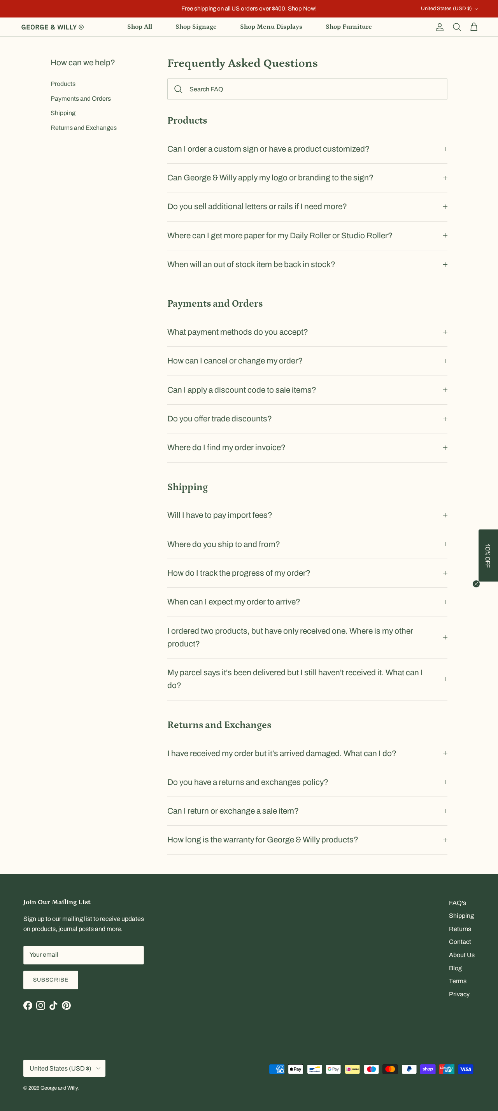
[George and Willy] (52, 27)
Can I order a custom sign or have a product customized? (268, 149)
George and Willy (58, 1088)
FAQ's (457, 903)
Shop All (139, 27)
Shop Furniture (349, 27)
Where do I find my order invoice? (226, 447)
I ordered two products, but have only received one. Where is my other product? (290, 637)
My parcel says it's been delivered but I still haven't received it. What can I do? (295, 679)
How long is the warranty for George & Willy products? (262, 839)
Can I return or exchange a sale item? (233, 811)
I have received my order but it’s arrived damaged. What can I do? (281, 753)
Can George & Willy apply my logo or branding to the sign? (270, 177)
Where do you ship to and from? (223, 544)
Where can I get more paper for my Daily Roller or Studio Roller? (280, 235)
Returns (460, 929)
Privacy (459, 994)
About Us (462, 955)
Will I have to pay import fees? (219, 515)
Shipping (63, 113)
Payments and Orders (81, 98)
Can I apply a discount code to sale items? (241, 390)
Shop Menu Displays (271, 27)
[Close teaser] (476, 584)
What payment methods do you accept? (237, 332)
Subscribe (50, 980)
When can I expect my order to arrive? (233, 601)
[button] (488, 555)
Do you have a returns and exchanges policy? (247, 782)
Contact (460, 941)
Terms (457, 981)
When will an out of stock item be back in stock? (251, 264)
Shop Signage (196, 27)
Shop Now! (302, 8)
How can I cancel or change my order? (235, 360)
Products (63, 83)
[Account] (438, 27)
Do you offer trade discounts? (219, 418)
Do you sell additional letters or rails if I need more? (257, 206)
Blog (455, 968)
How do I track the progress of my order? (238, 573)
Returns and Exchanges (84, 127)
